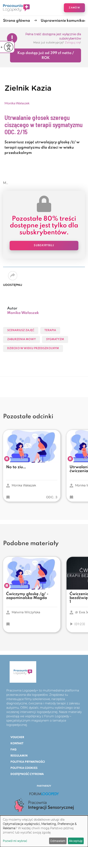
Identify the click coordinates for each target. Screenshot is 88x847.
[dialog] (44, 831)
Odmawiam (57, 840)
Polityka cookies (23, 768)
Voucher (17, 737)
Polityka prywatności (27, 762)
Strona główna (16, 21)
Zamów (74, 8)
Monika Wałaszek (17, 103)
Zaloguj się (72, 42)
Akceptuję (75, 840)
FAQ (13, 749)
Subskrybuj (44, 245)
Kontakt (16, 743)
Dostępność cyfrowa (27, 774)
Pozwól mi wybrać (15, 840)
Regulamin (19, 756)
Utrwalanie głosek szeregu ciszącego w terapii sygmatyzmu (44, 124)
